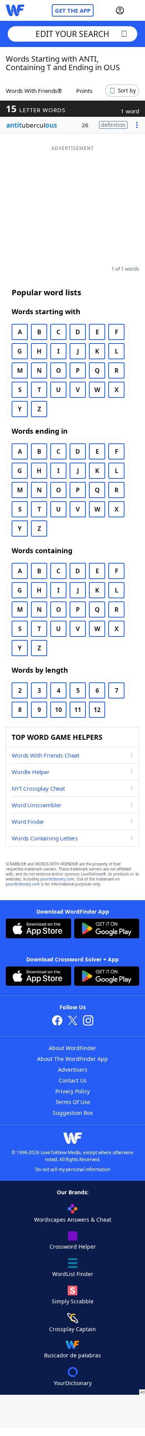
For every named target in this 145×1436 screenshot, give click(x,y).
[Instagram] (88, 1021)
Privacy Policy (72, 1091)
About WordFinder (72, 1048)
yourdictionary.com (57, 879)
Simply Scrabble (73, 1301)
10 (58, 709)
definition (113, 124)
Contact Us (73, 1080)
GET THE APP (72, 10)
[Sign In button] (120, 10)
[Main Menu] (136, 10)
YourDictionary (73, 1383)
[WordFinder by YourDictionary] (15, 10)
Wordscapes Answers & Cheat (72, 1219)
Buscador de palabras (72, 1355)
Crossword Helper (72, 1246)
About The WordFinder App (72, 1058)
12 (97, 709)
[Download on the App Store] (38, 929)
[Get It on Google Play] (107, 929)
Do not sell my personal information (72, 1169)
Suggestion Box (73, 1112)
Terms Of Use (72, 1102)
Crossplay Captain (72, 1329)
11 (77, 709)
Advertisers (72, 1069)
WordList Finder (72, 1274)
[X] (73, 1021)
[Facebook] (57, 1021)
